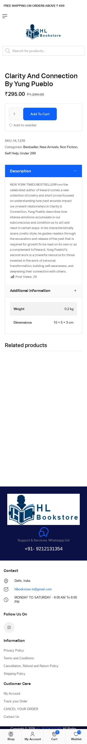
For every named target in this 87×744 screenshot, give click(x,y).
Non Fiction (68, 147)
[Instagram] (9, 627)
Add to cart (40, 114)
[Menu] (4, 16)
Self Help (11, 153)
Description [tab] (20, 171)
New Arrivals (49, 147)
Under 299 (28, 153)
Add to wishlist (25, 125)
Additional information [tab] (30, 290)
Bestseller (30, 147)
